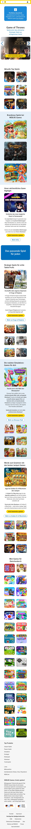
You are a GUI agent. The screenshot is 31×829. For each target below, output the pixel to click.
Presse (22, 824)
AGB (11, 819)
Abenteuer (7, 759)
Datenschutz (18, 819)
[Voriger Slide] (2, 43)
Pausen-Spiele (7, 749)
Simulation (7, 751)
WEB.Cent (6, 774)
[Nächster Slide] (29, 43)
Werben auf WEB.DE (12, 824)
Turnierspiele (7, 762)
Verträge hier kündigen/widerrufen (15, 816)
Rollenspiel (7, 757)
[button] (3, 2)
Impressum (19, 813)
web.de (5, 2)
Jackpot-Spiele (8, 746)
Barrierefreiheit (15, 826)
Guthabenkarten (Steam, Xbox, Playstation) (15, 772)
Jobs (24, 821)
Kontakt (11, 813)
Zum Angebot (19, 18)
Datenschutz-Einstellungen (13, 821)
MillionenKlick (7, 769)
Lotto (5, 766)
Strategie (6, 754)
